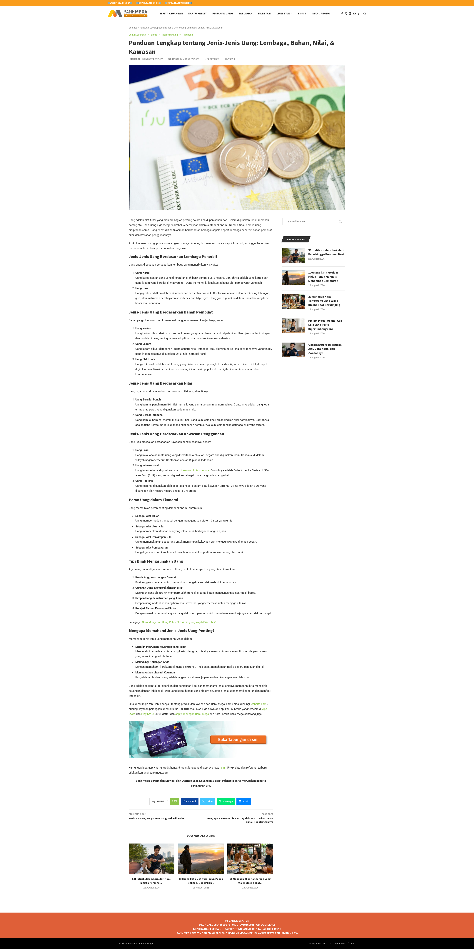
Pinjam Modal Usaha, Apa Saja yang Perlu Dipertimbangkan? (325, 325)
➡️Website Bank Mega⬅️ (120, 3)
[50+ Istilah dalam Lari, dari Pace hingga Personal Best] (151, 859)
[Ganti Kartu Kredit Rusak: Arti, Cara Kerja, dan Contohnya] (293, 350)
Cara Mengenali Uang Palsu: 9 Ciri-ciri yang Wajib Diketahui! (179, 622)
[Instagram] (350, 13)
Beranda (133, 27)
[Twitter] (346, 13)
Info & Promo (321, 13)
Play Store (147, 714)
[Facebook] (342, 13)
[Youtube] (354, 13)
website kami (259, 704)
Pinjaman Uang (222, 13)
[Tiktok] (359, 13)
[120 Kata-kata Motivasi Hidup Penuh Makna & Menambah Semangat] (201, 859)
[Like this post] (175, 801)
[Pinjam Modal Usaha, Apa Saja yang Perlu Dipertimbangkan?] (293, 325)
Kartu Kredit (197, 13)
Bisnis (302, 13)
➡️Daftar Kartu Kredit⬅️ (178, 3)
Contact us (339, 943)
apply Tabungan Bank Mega (192, 714)
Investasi (264, 13)
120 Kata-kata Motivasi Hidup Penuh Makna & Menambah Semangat (323, 277)
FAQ (353, 943)
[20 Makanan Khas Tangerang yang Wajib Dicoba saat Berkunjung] (250, 859)
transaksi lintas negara (195, 470)
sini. (223, 767)
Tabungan (245, 13)
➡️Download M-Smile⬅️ (148, 3)
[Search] (365, 13)
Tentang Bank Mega (316, 943)
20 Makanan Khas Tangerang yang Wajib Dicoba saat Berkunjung (324, 301)
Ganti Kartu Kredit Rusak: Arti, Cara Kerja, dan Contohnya (325, 349)
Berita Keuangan (171, 13)
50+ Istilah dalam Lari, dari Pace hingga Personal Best (326, 252)
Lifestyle (283, 13)
